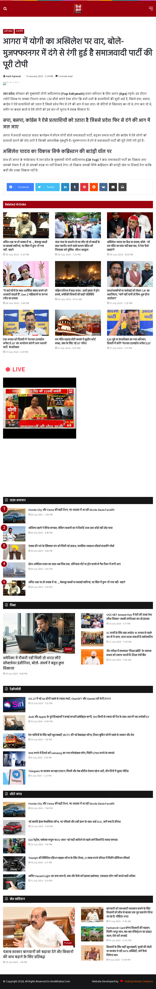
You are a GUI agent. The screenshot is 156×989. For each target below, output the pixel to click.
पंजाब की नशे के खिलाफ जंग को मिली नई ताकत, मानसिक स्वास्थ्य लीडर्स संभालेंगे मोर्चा (71, 546)
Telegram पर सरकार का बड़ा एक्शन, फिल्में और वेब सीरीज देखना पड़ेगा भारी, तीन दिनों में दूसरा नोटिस (78, 771)
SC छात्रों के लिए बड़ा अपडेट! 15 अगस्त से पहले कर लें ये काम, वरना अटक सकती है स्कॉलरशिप (129, 635)
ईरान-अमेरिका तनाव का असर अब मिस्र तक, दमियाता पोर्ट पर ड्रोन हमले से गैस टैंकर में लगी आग (74, 564)
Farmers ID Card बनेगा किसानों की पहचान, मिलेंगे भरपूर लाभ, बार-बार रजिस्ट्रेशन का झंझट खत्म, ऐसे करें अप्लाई (129, 932)
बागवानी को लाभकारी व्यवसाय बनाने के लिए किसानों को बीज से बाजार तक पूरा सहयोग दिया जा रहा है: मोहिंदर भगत (129, 912)
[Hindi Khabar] (78, 8)
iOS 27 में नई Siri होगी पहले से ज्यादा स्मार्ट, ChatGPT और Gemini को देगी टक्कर (69, 699)
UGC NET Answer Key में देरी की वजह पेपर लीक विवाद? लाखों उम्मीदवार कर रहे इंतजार (129, 617)
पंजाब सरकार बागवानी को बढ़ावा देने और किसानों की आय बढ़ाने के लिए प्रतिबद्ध (38, 954)
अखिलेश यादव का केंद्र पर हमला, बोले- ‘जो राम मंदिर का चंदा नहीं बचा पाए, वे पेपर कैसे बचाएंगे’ (128, 246)
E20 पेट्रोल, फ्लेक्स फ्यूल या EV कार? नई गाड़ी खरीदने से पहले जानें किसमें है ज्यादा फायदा (73, 840)
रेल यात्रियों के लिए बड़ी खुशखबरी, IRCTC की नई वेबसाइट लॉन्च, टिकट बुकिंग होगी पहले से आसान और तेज (81, 735)
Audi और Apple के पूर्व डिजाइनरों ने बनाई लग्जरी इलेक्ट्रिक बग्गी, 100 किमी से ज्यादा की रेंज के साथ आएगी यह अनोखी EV (88, 717)
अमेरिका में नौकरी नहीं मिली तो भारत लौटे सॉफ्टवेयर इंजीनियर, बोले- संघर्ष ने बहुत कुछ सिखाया (33, 663)
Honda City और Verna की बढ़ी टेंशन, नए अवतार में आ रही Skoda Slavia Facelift (71, 510)
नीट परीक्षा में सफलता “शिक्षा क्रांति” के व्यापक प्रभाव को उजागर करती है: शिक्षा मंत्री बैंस (129, 653)
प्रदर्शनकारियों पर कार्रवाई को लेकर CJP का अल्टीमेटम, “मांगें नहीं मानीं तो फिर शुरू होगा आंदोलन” (128, 295)
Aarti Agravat (13, 76)
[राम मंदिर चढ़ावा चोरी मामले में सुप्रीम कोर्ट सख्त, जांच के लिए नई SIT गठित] (78, 322)
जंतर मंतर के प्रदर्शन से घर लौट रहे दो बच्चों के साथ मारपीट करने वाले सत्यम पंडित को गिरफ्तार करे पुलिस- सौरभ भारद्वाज (77, 246)
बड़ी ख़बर (8, 31)
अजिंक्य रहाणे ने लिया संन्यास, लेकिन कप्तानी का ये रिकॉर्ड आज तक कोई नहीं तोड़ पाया (70, 528)
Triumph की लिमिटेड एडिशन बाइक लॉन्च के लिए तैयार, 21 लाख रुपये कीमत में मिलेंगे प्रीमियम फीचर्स (79, 858)
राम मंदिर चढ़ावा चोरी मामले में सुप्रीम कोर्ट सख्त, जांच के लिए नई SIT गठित (75, 341)
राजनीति (19, 31)
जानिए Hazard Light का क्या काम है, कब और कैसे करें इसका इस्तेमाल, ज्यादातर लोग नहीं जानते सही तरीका (81, 876)
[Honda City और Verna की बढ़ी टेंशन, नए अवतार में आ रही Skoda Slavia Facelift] (14, 515)
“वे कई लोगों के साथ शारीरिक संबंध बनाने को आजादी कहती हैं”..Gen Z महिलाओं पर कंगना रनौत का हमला (25, 295)
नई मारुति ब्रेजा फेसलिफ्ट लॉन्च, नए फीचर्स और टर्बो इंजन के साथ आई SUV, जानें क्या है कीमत (74, 822)
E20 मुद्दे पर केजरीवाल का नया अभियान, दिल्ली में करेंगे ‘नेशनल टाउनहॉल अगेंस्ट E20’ (129, 341)
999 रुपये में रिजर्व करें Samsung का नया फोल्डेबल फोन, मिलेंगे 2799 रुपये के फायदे (71, 753)
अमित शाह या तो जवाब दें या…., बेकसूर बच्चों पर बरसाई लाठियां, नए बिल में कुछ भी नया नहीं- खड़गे (25, 246)
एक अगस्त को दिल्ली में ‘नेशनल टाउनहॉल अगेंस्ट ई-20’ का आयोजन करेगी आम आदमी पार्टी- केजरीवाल (25, 343)
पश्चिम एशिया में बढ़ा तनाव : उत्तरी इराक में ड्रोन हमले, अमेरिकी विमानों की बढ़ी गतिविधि (77, 293)
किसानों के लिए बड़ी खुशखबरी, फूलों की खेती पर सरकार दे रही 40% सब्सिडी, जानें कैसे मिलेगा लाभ (129, 951)
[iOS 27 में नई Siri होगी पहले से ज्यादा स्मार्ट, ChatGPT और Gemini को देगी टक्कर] (14, 704)
